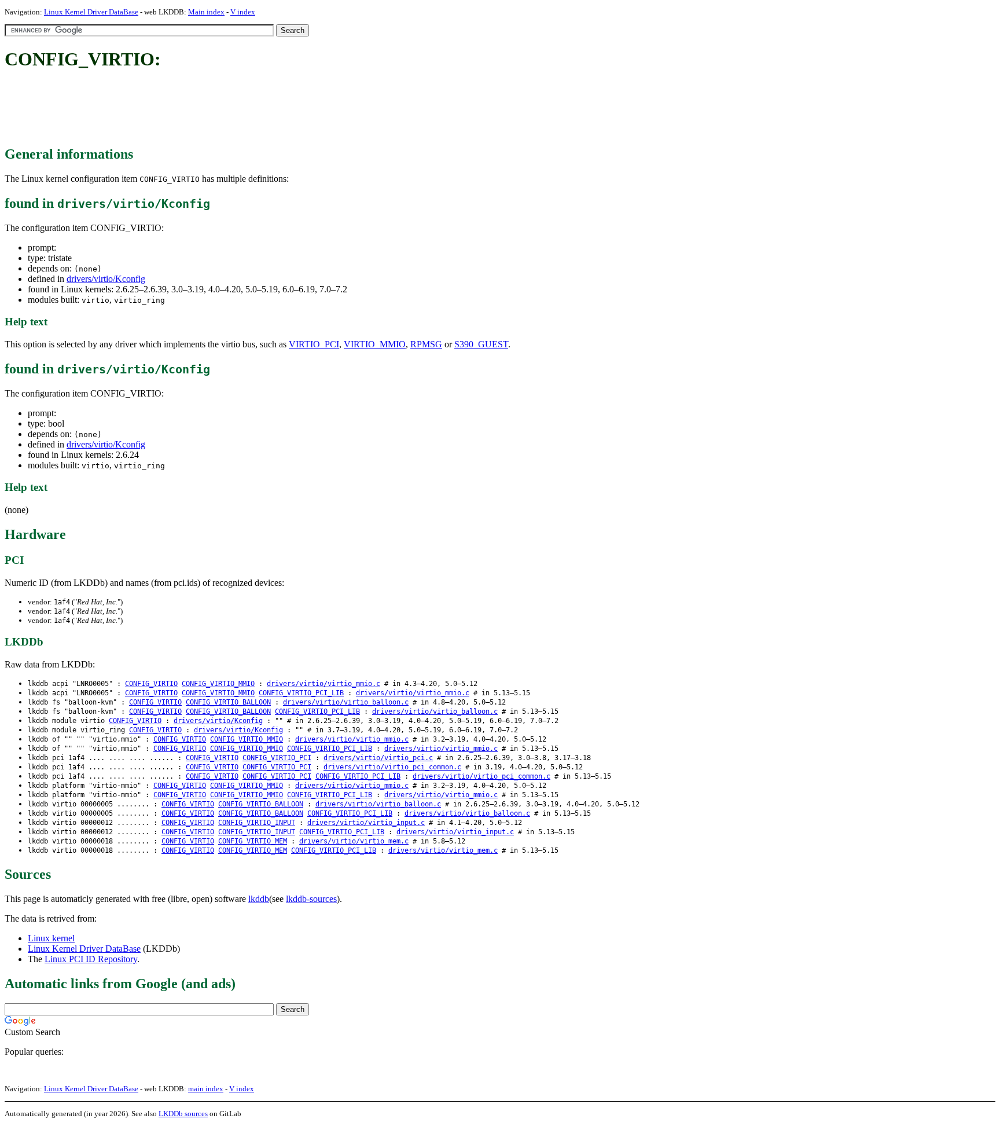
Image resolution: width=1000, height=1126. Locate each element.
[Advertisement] (215, 109)
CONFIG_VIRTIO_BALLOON (228, 702)
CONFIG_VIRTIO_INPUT (256, 823)
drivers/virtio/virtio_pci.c (378, 758)
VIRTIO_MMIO (375, 344)
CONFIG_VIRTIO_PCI (276, 758)
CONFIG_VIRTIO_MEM (252, 841)
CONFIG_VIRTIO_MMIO (218, 684)
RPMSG (426, 344)
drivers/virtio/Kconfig (106, 279)
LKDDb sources (183, 1113)
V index (242, 12)
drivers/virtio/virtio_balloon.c (346, 702)
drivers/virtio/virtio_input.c (366, 823)
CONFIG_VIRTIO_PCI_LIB (301, 693)
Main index (206, 12)
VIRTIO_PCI (314, 344)
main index (205, 1088)
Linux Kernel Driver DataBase (91, 12)
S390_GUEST (481, 344)
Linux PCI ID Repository (91, 959)
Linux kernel (51, 938)
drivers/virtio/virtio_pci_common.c (392, 767)
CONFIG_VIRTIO (151, 684)
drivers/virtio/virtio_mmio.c (323, 684)
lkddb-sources (311, 899)
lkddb (258, 899)
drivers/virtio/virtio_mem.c (354, 841)
